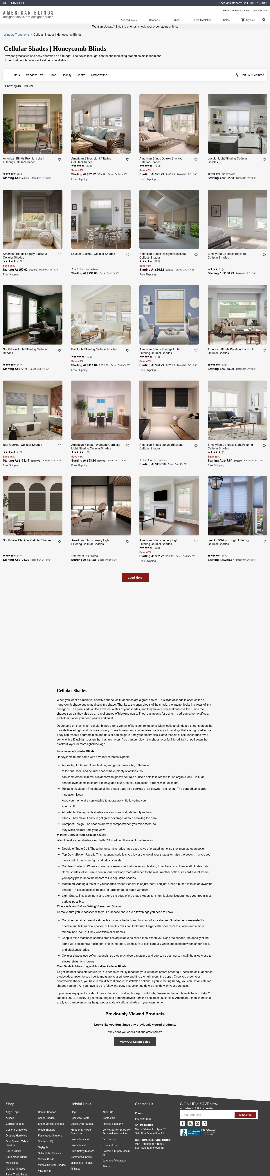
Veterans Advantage (114, 1160)
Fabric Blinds (13, 1151)
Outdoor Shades (15, 1168)
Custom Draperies (16, 1129)
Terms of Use (110, 1145)
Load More (135, 577)
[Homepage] (28, 15)
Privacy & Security (112, 1123)
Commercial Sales (81, 1157)
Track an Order (259, 10)
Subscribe (245, 1115)
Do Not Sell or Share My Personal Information (116, 1131)
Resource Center (240, 10)
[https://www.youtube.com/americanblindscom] (190, 1123)
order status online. (165, 26)
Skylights (43, 1147)
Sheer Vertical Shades (51, 1123)
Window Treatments (17, 34)
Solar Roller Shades (49, 1153)
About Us (107, 1112)
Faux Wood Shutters (50, 1135)
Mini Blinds (12, 1162)
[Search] (264, 20)
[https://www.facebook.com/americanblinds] (182, 1123)
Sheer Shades (46, 1118)
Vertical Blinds (46, 1159)
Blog (73, 1112)
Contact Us (108, 1118)
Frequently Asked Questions (81, 1131)
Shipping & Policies (82, 1162)
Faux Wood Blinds (16, 1157)
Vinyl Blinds (44, 1171)
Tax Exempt (109, 1139)
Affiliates (75, 1168)
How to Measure (80, 1139)
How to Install (78, 1145)
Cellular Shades (15, 1123)
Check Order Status (82, 1123)
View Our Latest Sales (135, 1041)
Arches (10, 1118)
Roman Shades (47, 1112)
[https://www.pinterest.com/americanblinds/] (197, 1123)
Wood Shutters (46, 1129)
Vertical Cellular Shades (52, 1165)
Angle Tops (12, 1112)
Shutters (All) (45, 1141)
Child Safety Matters (82, 1151)
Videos (225, 10)
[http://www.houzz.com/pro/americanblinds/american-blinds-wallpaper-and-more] (204, 1123)
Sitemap (107, 1166)
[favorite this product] (59, 159)
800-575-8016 (258, 3)
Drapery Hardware (16, 1135)
